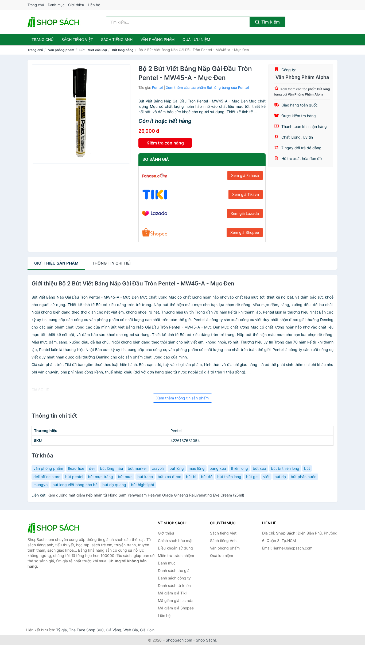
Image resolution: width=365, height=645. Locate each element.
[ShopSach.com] (54, 22)
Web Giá (130, 630)
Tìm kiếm (270, 22)
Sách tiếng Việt (223, 533)
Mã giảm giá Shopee (176, 608)
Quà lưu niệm (196, 39)
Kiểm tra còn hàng (165, 143)
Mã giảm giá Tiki (172, 593)
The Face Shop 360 (86, 630)
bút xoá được (169, 476)
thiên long (239, 468)
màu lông (197, 468)
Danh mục (56, 5)
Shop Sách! (206, 640)
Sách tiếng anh (117, 39)
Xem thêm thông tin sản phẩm (182, 398)
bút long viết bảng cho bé (75, 484)
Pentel (157, 87)
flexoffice (76, 468)
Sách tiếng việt (77, 39)
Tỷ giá (61, 630)
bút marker (137, 468)
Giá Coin (147, 630)
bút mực (125, 476)
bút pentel (74, 476)
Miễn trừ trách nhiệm (176, 555)
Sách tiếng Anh (223, 540)
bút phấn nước (303, 476)
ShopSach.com (179, 640)
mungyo (40, 484)
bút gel (252, 476)
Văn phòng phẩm (157, 39)
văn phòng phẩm (48, 468)
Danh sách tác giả (173, 570)
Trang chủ (36, 5)
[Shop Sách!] (54, 527)
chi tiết (112, 263)
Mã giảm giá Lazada (175, 600)
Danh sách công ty (174, 578)
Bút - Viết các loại (93, 50)
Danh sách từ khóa (174, 585)
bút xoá (259, 468)
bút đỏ (206, 476)
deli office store (46, 476)
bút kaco (145, 476)
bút (307, 468)
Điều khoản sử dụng (175, 548)
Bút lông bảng (123, 50)
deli (92, 468)
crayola (158, 468)
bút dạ (280, 476)
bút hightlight (142, 484)
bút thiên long (229, 476)
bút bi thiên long (285, 468)
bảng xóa (217, 468)
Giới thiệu (76, 5)
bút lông (176, 468)
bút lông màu (111, 468)
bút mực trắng (100, 476)
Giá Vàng (113, 630)
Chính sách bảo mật (175, 540)
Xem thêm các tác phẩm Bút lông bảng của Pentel (207, 87)
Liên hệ (94, 5)
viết (266, 476)
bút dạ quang (114, 484)
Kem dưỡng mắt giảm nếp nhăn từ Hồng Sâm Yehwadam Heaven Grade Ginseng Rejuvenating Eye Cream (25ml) (146, 495)
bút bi (191, 476)
